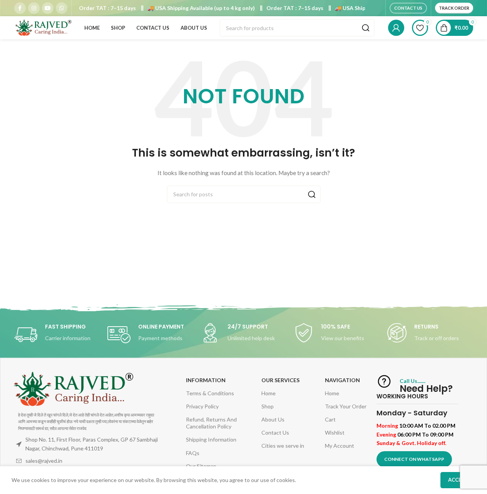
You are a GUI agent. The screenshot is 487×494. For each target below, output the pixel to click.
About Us (273, 419)
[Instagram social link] (34, 8)
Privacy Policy (202, 406)
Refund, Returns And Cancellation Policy (211, 423)
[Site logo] (43, 27)
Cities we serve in (282, 445)
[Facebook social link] (20, 8)
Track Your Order (346, 406)
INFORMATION (206, 380)
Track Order (454, 7)
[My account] (396, 27)
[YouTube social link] (48, 8)
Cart (330, 419)
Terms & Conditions (210, 393)
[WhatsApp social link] (61, 8)
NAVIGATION (342, 380)
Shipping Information (211, 439)
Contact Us (408, 7)
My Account (339, 445)
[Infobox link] (57, 334)
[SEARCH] (366, 28)
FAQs (192, 453)
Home (268, 393)
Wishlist (335, 432)
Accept (458, 480)
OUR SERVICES (280, 380)
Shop (267, 406)
